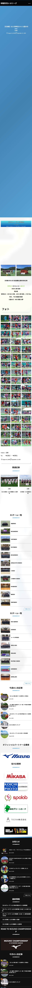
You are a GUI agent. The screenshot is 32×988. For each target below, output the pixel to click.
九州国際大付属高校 (15, 578)
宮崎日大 (9, 286)
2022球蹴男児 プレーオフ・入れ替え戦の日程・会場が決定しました (20, 886)
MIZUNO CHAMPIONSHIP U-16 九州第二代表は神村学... (20, 859)
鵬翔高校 (13, 594)
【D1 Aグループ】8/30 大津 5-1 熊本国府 (18, 733)
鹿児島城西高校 (14, 531)
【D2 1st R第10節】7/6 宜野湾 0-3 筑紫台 (18, 696)
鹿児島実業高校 (14, 555)
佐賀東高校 (13, 629)
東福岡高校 (13, 523)
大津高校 (13, 571)
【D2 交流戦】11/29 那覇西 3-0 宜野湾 (9, 492)
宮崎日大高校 (14, 645)
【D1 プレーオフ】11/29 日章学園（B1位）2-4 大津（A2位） (16, 910)
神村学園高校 (14, 547)
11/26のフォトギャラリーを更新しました (18, 868)
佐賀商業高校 (14, 669)
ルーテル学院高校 (15, 637)
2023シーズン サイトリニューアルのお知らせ (20, 850)
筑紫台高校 (13, 653)
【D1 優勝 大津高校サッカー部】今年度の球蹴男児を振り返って (20, 705)
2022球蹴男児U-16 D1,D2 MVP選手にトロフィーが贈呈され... (20, 877)
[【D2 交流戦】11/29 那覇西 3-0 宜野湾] (9, 481)
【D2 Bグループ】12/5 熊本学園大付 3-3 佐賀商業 (20, 714)
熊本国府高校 (14, 586)
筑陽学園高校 (14, 602)
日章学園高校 (14, 539)
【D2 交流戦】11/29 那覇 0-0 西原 (10, 919)
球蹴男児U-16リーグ (9, 3)
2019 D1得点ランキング (14, 725)
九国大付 (22, 286)
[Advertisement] (16, 245)
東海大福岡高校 (14, 621)
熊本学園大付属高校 (15, 661)
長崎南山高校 (14, 677)
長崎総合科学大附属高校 (16, 563)
